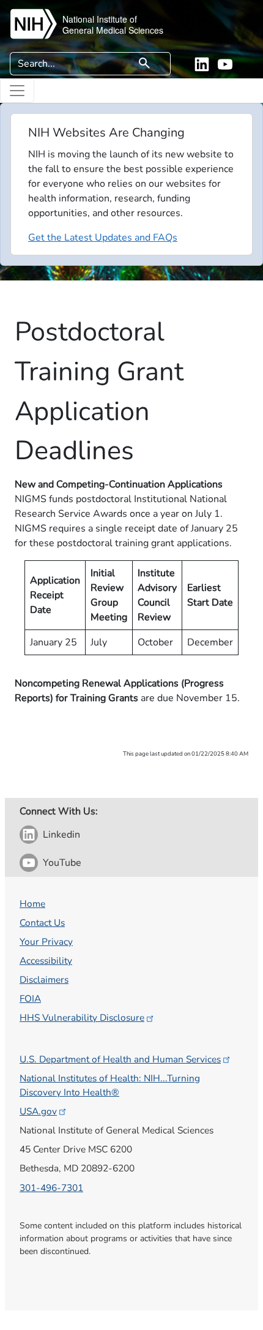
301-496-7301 (51, 1187)
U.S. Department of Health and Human (120, 1059)
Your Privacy (46, 941)
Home (32, 903)
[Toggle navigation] (17, 90)
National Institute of (99, 19)
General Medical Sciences (112, 30)
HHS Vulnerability (82, 1017)
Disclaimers (44, 979)
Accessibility (46, 960)
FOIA (30, 998)
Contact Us (42, 922)
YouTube (62, 863)
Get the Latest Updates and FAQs (102, 237)
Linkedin (61, 834)
